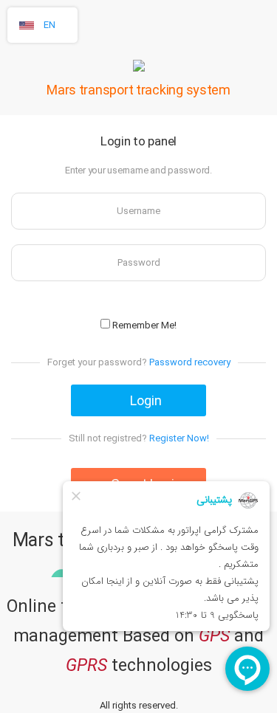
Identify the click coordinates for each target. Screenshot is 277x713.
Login (144, 400)
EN (49, 24)
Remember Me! (143, 325)
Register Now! (179, 438)
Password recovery (189, 362)
